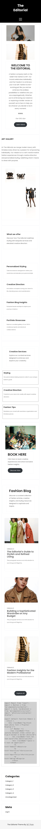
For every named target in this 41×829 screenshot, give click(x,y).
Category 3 (10, 608)
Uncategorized (10, 797)
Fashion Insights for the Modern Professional (20, 671)
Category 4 (10, 549)
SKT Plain (30, 824)
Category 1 (9, 781)
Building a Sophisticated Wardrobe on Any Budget (21, 613)
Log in (7, 812)
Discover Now (15, 470)
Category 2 (10, 667)
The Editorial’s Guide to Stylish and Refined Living (20, 554)
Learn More (20, 124)
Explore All (20, 693)
